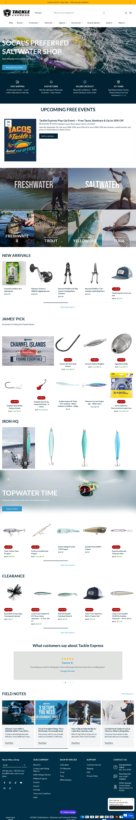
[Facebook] (4, 782)
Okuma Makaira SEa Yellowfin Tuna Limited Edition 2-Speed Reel (40, 291)
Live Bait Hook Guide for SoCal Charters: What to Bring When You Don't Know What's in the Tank (117, 730)
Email (5, 765)
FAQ (88, 772)
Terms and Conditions (42, 793)
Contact (122, 779)
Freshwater (33, 23)
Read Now (9, 743)
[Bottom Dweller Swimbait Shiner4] (35, 594)
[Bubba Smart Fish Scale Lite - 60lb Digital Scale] (68, 273)
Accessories (76, 23)
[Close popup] (132, 800)
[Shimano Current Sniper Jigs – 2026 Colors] (94, 385)
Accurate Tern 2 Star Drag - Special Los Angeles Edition (120, 291)
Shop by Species (93, 23)
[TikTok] (15, 782)
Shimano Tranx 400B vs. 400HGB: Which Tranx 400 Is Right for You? (16, 730)
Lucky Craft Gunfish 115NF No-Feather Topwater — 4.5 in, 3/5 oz (89, 616)
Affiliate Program (40, 778)
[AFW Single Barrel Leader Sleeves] (14, 273)
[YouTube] (21, 782)
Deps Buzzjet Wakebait (67, 547)
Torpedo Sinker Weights (94, 364)
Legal (35, 797)
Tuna (62, 776)
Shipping (90, 768)
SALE (11, 23)
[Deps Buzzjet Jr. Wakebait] (14, 531)
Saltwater (48, 23)
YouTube (36, 790)
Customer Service (94, 765)
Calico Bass (64, 765)
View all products (67, 307)
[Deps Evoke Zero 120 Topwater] (95, 531)
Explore (109, 23)
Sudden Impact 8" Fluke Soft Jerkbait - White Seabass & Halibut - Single (68, 403)
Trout (62, 772)
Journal (36, 786)
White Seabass (66, 780)
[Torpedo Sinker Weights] (94, 343)
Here (123, 95)
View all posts (127, 694)
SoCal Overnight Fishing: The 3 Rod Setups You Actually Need (50, 730)
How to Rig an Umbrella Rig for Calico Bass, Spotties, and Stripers (84, 730)
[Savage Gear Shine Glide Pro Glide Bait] (95, 273)
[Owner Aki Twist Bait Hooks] (68, 343)
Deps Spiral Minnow (120, 547)
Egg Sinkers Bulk (121, 364)
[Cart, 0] (130, 12)
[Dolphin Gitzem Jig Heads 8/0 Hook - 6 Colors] (41, 384)
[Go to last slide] (6, 2)
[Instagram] (10, 782)
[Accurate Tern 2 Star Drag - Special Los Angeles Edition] (122, 273)
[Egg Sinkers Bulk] (121, 343)
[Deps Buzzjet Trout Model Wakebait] (41, 531)
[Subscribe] (24, 765)
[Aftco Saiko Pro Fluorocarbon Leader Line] (121, 385)
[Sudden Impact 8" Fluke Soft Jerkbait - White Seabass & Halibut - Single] (68, 385)
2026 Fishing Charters (42, 775)
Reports (121, 23)
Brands (20, 23)
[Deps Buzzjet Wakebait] (68, 531)
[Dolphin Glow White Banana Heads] (14, 385)
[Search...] (103, 12)
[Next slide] (130, 2)
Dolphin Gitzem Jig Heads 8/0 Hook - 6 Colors (41, 404)
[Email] (4, 788)
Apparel (62, 23)
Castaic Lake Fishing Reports (41, 769)
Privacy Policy (92, 776)
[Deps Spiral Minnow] (122, 531)
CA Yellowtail (65, 768)
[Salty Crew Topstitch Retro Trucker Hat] (62, 594)
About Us (36, 765)
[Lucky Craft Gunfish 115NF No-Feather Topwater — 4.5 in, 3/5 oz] (89, 594)
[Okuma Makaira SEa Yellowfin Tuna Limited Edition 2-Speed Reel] (41, 273)
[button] (48, 136)
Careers (36, 782)
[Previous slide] (4, 273)
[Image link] (34, 189)
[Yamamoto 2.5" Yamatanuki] (116, 594)
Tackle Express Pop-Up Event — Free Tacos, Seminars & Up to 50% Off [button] (81, 120)
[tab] (63, 682)
